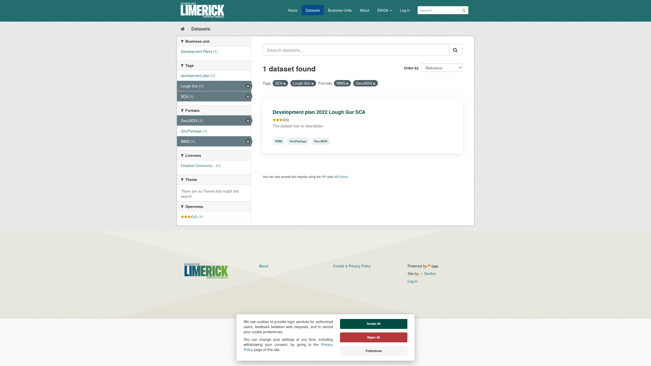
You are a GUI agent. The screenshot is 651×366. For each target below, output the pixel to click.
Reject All (373, 337)
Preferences (374, 351)
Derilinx (429, 273)
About (364, 10)
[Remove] (284, 83)
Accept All (373, 324)
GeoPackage (298, 141)
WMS (278, 141)
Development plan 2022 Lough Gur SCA (319, 111)
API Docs (340, 176)
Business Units (340, 10)
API (324, 176)
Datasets (313, 10)
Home (293, 10)
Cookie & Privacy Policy (352, 265)
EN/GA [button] (383, 10)
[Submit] (464, 10)
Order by (411, 67)
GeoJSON (320, 141)
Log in (405, 10)
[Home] (183, 28)
